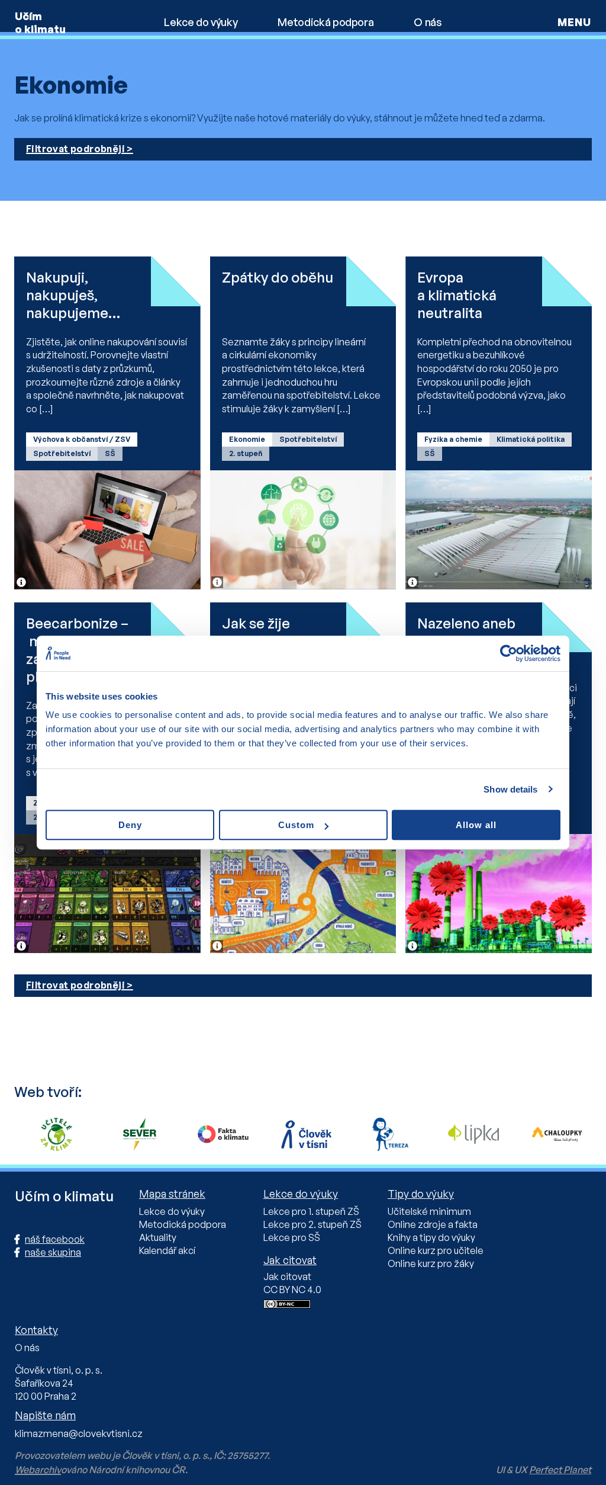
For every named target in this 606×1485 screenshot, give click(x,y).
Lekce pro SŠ (291, 1237)
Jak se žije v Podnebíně (263, 632)
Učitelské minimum (429, 1211)
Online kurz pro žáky (431, 1263)
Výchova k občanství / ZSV (81, 439)
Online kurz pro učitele (435, 1250)
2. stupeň (245, 453)
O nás (427, 21)
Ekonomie (247, 439)
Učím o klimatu (40, 22)
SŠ (110, 453)
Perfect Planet (560, 1470)
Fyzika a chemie (453, 439)
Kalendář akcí (167, 1250)
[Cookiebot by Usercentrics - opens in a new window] (508, 653)
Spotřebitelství (62, 453)
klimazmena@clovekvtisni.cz (79, 1433)
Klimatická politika (531, 439)
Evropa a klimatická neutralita (457, 295)
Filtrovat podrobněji (75, 149)
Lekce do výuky (200, 21)
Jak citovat (287, 1276)
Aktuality (157, 1237)
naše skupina (53, 1252)
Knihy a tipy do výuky (431, 1237)
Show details (510, 789)
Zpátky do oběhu (277, 277)
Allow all (476, 825)
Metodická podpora (325, 21)
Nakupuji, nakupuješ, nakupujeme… (73, 295)
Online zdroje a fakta (433, 1224)
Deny (130, 825)
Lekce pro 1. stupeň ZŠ (311, 1211)
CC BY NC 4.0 (292, 1289)
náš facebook (55, 1239)
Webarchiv (38, 1470)
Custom (296, 825)
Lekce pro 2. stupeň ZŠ (312, 1224)
